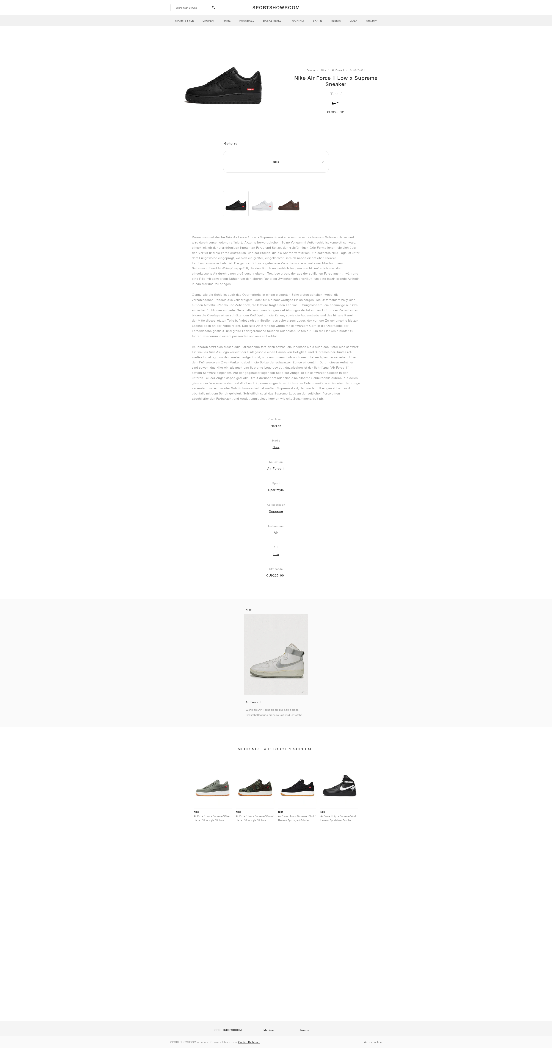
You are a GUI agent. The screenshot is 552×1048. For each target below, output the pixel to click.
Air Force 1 (338, 70)
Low (276, 554)
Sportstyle (276, 490)
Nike (323, 70)
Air (276, 532)
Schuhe (311, 70)
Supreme (276, 511)
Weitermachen (373, 1042)
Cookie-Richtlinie (249, 1042)
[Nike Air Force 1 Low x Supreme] (236, 203)
